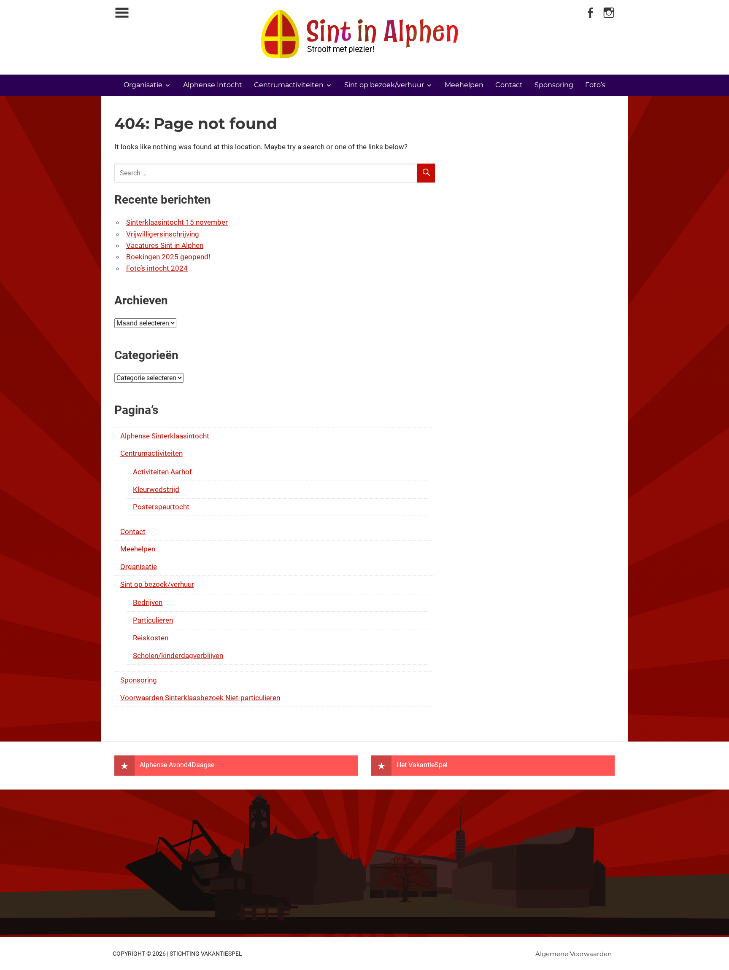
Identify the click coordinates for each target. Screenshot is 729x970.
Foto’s (595, 85)
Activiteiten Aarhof (162, 472)
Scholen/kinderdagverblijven (178, 655)
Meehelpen (464, 85)
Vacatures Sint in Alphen (164, 245)
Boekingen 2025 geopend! (168, 257)
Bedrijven (147, 602)
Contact (509, 85)
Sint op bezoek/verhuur (384, 85)
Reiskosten (150, 638)
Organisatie (143, 85)
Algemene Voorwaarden (573, 954)
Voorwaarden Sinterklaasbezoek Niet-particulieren (200, 697)
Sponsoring (554, 85)
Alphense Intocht (212, 85)
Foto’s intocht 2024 (157, 268)
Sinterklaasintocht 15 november (177, 222)
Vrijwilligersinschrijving (162, 234)
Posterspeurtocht (161, 506)
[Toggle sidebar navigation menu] (122, 13)
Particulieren (153, 620)
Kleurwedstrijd (156, 489)
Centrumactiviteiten (289, 85)
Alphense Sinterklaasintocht (164, 436)
